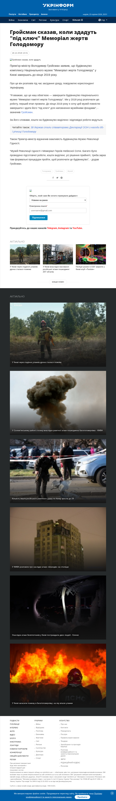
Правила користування (70, 738)
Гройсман (27, 112)
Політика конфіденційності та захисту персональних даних (70, 753)
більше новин (58, 282)
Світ (33, 20)
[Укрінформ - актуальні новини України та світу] (58, 5)
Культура (54, 20)
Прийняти (82, 797)
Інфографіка (15, 742)
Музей (70, 171)
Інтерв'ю (14, 728)
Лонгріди (14, 745)
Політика (39, 731)
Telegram (52, 228)
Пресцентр (34, 14)
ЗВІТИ (63, 759)
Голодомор (46, 171)
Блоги (13, 738)
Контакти (64, 728)
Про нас (64, 724)
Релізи (13, 760)
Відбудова (40, 728)
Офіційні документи (19, 756)
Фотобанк (22, 14)
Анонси (44, 14)
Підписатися (38, 217)
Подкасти (14, 721)
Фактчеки (39, 738)
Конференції (16, 752)
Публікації (14, 724)
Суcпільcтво (41, 748)
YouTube (77, 228)
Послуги (12, 14)
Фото (12, 731)
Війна (12, 20)
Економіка (23, 20)
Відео (12, 735)
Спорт (66, 20)
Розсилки (64, 766)
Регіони (43, 20)
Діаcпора (39, 755)
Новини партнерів (18, 749)
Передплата (66, 731)
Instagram (63, 228)
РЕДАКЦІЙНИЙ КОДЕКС (70, 763)
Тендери (64, 741)
